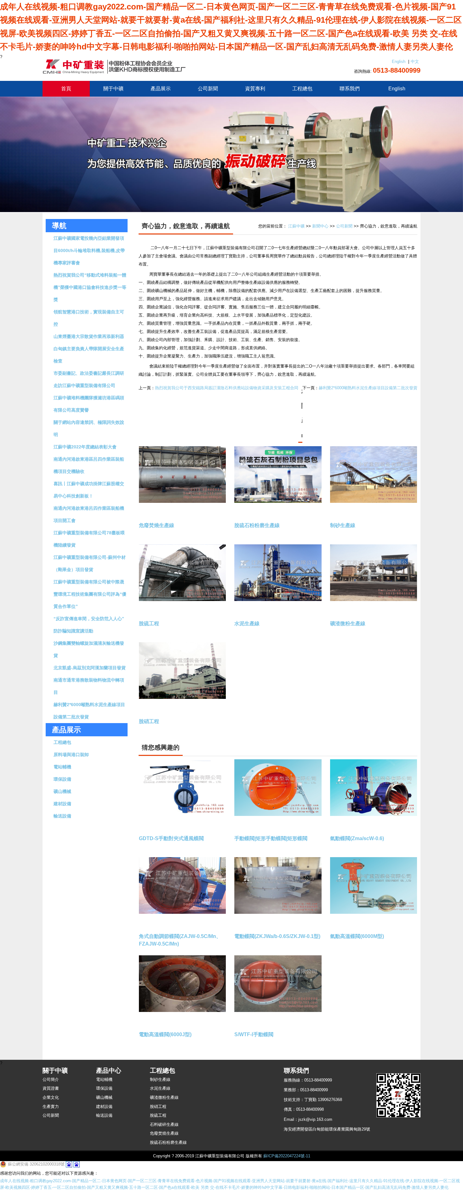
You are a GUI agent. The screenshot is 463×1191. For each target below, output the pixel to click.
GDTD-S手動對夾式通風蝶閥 (171, 838)
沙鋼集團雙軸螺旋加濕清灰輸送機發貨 (89, 649)
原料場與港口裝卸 (71, 754)
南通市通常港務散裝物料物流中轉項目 (89, 686)
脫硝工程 (149, 721)
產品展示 (161, 88)
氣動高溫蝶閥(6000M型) (357, 936)
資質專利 (255, 88)
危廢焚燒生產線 (156, 525)
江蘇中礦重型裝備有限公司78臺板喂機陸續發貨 (89, 539)
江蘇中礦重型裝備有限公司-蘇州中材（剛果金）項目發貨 (90, 563)
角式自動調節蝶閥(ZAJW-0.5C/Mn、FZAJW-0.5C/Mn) (180, 940)
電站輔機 (62, 766)
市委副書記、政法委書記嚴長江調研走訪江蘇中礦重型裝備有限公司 (89, 379)
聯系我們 (350, 88)
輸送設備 (62, 815)
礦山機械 (62, 791)
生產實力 (51, 1106)
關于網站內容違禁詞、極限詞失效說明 (89, 428)
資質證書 (51, 1088)
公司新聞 (208, 88)
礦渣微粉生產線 (347, 623)
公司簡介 (51, 1079)
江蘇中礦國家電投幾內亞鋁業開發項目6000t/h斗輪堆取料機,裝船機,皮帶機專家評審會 (89, 250)
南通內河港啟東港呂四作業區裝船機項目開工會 (89, 514)
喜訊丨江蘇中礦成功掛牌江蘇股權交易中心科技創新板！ (89, 489)
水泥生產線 (247, 623)
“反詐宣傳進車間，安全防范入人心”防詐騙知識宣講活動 (89, 624)
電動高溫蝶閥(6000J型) (165, 1034)
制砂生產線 (342, 525)
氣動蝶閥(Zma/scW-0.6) (357, 838)
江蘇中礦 (296, 226)
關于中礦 (113, 88)
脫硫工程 (149, 623)
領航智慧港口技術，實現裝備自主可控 (89, 318)
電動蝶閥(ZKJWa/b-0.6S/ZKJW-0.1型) (277, 936)
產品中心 (108, 1070)
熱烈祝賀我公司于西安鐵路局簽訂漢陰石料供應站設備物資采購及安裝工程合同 (226, 387)
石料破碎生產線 (164, 1124)
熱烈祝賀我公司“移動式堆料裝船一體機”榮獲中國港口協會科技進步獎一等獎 (90, 287)
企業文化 (51, 1097)
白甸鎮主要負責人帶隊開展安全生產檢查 (89, 354)
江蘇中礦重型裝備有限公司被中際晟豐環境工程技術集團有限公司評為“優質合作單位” (90, 594)
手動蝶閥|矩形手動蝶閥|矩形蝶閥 (270, 838)
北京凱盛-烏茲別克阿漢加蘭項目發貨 (90, 667)
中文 (415, 61)
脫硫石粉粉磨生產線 (257, 525)
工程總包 (302, 88)
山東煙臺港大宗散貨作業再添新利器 (89, 336)
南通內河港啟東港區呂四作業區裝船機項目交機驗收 (89, 465)
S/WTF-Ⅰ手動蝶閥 (253, 1034)
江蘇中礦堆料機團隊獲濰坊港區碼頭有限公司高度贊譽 (89, 404)
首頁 (66, 88)
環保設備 (62, 779)
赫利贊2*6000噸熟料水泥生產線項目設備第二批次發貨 (89, 710)
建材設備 (62, 803)
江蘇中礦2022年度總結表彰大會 (85, 446)
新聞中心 (320, 226)
